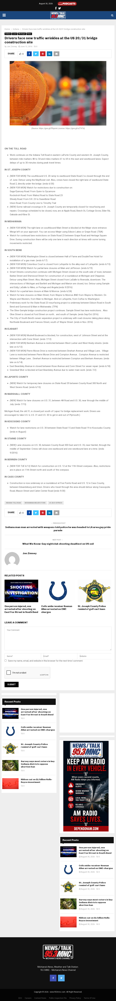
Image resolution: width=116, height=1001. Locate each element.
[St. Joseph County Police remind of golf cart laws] (10, 748)
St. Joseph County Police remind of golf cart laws (92, 608)
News (29, 34)
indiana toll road (13, 503)
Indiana (8, 34)
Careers (28, 998)
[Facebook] (53, 978)
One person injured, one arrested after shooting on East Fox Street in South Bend (21, 609)
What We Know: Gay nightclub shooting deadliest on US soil (58, 543)
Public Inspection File (58, 998)
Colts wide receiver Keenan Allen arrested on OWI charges (56, 609)
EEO (20, 998)
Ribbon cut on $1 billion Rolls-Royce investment (36, 780)
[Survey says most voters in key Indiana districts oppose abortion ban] (10, 765)
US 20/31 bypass (55, 503)
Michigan (22, 34)
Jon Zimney (12, 46)
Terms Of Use (89, 998)
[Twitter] (61, 978)
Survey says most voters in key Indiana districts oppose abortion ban (38, 764)
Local (15, 34)
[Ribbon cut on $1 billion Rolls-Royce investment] (10, 783)
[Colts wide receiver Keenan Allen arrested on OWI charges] (10, 731)
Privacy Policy (75, 998)
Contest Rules (40, 998)
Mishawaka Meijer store (35, 503)
